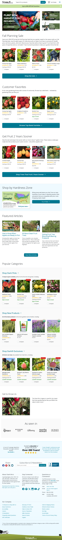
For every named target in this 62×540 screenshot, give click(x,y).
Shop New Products (11, 313)
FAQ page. (53, 480)
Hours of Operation (27, 511)
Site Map (44, 511)
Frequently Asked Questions (9, 515)
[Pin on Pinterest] (6, 465)
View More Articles (31, 255)
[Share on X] (9, 465)
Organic (24, 517)
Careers (4, 511)
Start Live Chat (50, 486)
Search (43, 2)
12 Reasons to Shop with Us (9, 504)
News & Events (26, 515)
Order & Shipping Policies (48, 504)
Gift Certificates (6, 517)
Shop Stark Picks (9, 273)
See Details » (11, 452)
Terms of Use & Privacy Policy (49, 515)
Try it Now (45, 202)
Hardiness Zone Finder (27, 507)
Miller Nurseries (26, 513)
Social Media (45, 513)
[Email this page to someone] (12, 465)
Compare (6, 69)
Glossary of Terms (26, 504)
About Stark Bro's (6, 507)
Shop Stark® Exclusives (12, 351)
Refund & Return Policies (48, 507)
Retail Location (45, 509)
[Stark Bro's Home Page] (7, 2)
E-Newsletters (5, 513)
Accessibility (5, 509)
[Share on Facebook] (3, 465)
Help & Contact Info (27, 509)
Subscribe (42, 465)
